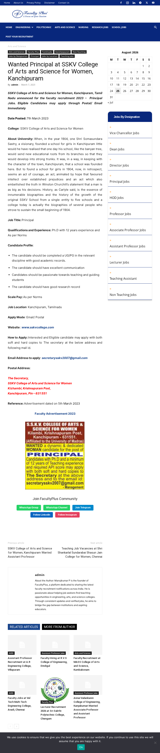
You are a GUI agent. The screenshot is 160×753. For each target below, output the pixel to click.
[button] (155, 27)
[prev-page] (10, 726)
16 (149, 78)
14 (137, 78)
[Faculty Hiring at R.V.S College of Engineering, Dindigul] (55, 645)
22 (143, 84)
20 (131, 84)
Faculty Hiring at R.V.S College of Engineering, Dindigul (54, 662)
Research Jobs (100, 27)
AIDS (11, 653)
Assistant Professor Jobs (53, 653)
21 (137, 84)
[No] (155, 743)
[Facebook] (121, 2)
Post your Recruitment (19, 36)
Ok (81, 747)
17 (111, 84)
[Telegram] (140, 2)
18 (117, 84)
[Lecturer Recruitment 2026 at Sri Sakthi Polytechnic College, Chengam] (55, 689)
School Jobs (119, 27)
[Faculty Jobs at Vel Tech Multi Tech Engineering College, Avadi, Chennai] (22, 685)
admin (14, 84)
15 (143, 78)
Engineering (23, 27)
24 (111, 91)
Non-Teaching (79, 51)
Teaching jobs (67, 56)
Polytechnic (43, 27)
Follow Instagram (67, 514)
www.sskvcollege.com (38, 327)
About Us (18, 2)
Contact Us (63, 2)
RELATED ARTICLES (24, 627)
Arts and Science (65, 27)
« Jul (110, 102)
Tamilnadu (47, 51)
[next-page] (16, 726)
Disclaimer (49, 2)
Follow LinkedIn (41, 514)
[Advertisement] (55, 528)
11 (117, 78)
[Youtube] (153, 2)
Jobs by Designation (18, 56)
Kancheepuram (62, 51)
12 (124, 78)
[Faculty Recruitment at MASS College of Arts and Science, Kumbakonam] (88, 645)
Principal (35, 56)
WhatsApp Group (28, 507)
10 (111, 78)
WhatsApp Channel (56, 507)
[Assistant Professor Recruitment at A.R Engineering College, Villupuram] (22, 645)
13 (131, 78)
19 (124, 84)
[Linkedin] (134, 2)
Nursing (83, 27)
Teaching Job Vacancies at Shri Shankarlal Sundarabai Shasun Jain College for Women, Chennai (80, 552)
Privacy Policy (34, 2)
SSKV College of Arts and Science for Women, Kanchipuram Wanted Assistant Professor (30, 552)
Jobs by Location (49, 56)
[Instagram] (127, 2)
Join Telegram (83, 507)
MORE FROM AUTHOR (59, 627)
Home (7, 2)
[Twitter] (147, 2)
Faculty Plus (33, 51)
